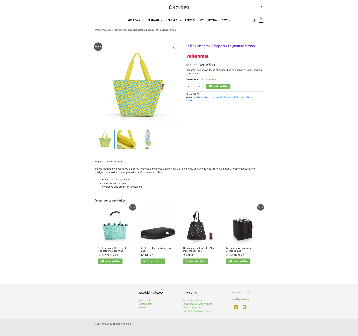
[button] (174, 48)
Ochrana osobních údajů (196, 311)
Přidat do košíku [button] (110, 261)
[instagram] (245, 307)
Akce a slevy (203, 97)
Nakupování (119, 29)
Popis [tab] (98, 161)
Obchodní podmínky (193, 307)
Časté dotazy (146, 303)
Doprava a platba (192, 300)
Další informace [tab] (114, 161)
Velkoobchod (146, 300)
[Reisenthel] (198, 55)
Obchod (107, 29)
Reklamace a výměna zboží (197, 303)
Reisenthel (229, 97)
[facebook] (236, 307)
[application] (142, 20)
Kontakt (143, 307)
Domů (98, 29)
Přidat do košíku (218, 86)
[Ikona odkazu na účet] (254, 20)
